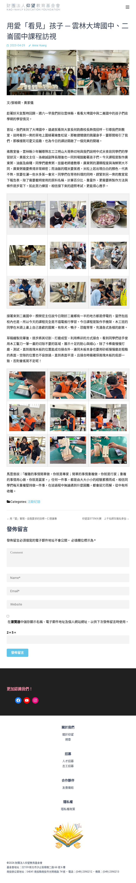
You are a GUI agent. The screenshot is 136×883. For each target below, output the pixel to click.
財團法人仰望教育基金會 (28, 862)
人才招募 (68, 761)
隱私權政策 (68, 809)
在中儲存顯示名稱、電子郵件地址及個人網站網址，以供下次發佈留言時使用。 (68, 622)
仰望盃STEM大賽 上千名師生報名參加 (104, 518)
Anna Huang (39, 45)
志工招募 (68, 766)
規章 (68, 739)
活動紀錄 (34, 502)
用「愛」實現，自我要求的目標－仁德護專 (33, 518)
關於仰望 (68, 734)
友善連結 (68, 787)
